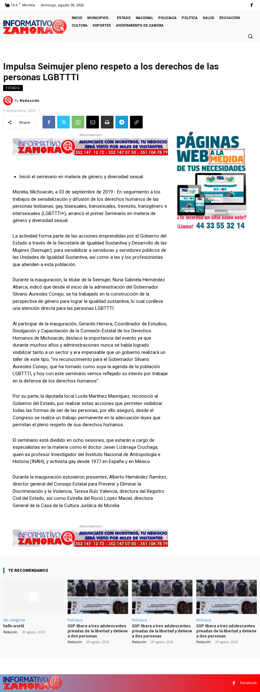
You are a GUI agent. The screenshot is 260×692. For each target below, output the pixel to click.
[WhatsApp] (78, 122)
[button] (250, 36)
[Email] (92, 122)
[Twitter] (63, 122)
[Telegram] (121, 122)
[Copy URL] (136, 122)
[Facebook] (252, 5)
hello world (13, 625)
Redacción (29, 100)
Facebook (248, 683)
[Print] (107, 122)
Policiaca (75, 620)
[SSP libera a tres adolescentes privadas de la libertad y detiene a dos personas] (98, 597)
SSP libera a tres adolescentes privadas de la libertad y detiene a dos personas (98, 630)
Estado (13, 88)
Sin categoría (14, 620)
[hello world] (33, 597)
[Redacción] (9, 100)
